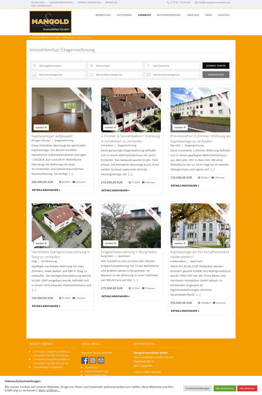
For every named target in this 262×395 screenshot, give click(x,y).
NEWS (208, 15)
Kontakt (224, 15)
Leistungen (124, 15)
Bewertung (103, 15)
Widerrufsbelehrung (61, 2)
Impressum (111, 2)
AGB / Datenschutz (41, 5)
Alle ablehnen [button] (247, 388)
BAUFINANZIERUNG (169, 15)
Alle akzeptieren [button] (225, 388)
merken (40, 127)
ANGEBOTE (144, 15)
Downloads (38, 2)
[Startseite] (50, 22)
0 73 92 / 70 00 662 (180, 2)
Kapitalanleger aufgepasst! (48, 367)
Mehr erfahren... (49, 390)
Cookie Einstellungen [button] (197, 388)
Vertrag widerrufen (89, 2)
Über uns (193, 15)
